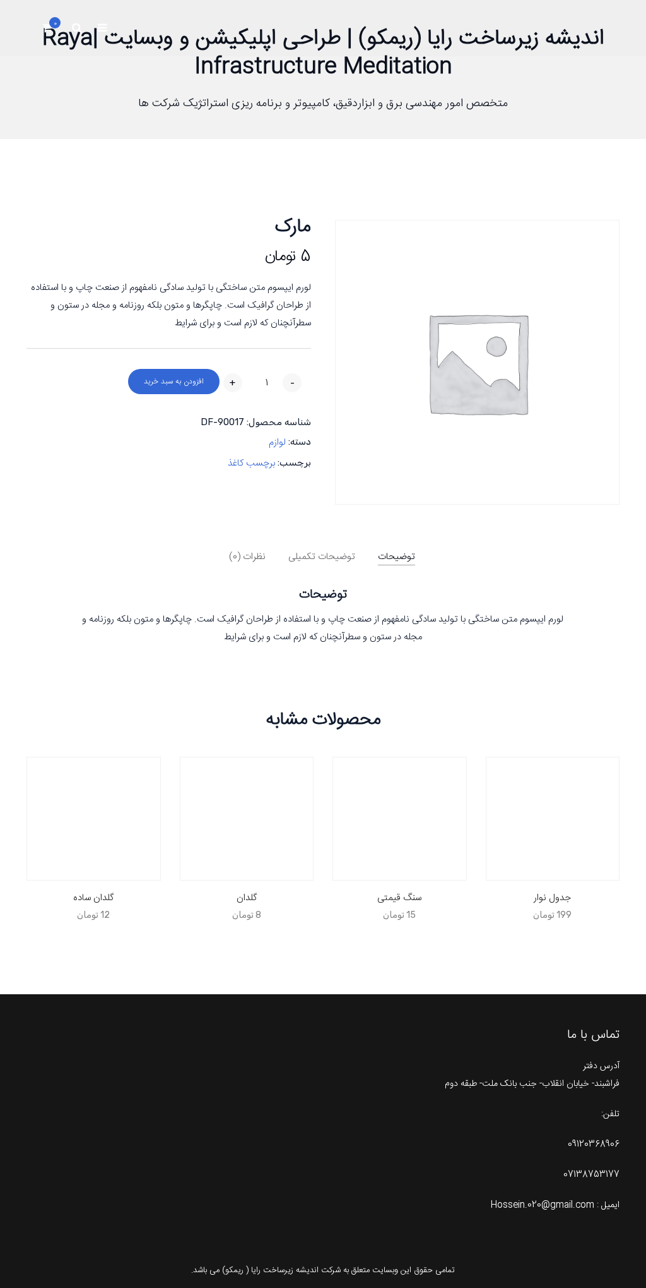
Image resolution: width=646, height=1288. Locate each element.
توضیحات (396, 557)
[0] (47, 31)
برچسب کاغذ (251, 463)
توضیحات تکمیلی (321, 557)
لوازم (277, 442)
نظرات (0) (247, 557)
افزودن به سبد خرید (174, 381)
